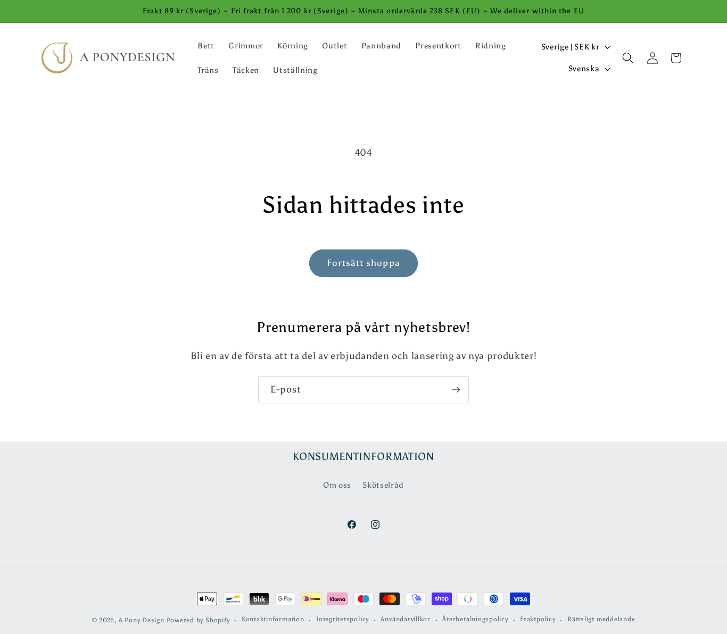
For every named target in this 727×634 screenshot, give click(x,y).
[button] (628, 58)
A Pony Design (141, 620)
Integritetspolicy (342, 619)
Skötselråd (383, 485)
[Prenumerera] (455, 390)
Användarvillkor (406, 619)
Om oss (337, 485)
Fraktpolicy (537, 619)
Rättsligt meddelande (601, 619)
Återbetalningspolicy (475, 619)
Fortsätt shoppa (363, 262)
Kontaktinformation (273, 619)
